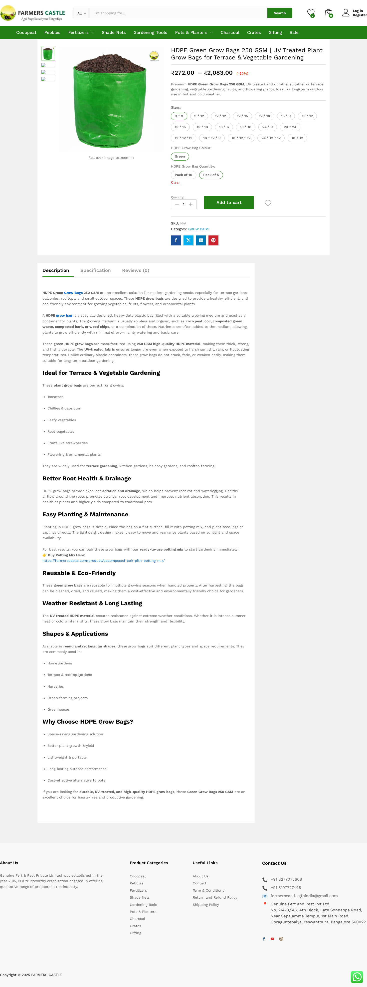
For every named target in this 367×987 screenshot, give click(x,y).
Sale (294, 32)
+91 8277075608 (286, 879)
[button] (179, 116)
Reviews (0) (135, 270)
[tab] (58, 272)
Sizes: (176, 107)
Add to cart (229, 202)
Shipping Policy (206, 905)
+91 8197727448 (286, 887)
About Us (200, 876)
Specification (95, 270)
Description (55, 270)
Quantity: (177, 197)
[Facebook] (264, 939)
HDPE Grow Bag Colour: (191, 148)
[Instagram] (281, 939)
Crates (254, 32)
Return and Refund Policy (215, 897)
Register (360, 15)
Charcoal (230, 32)
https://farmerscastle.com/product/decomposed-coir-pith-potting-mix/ (103, 561)
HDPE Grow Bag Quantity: (193, 166)
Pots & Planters (143, 912)
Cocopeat (26, 32)
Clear (175, 182)
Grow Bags (73, 293)
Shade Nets (114, 32)
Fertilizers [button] (78, 32)
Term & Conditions (208, 890)
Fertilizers (138, 890)
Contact (199, 883)
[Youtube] (272, 939)
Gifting (275, 32)
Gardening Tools (150, 32)
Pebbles (52, 32)
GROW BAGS (198, 229)
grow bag (64, 315)
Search (280, 13)
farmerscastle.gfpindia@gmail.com (304, 895)
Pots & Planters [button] (191, 32)
